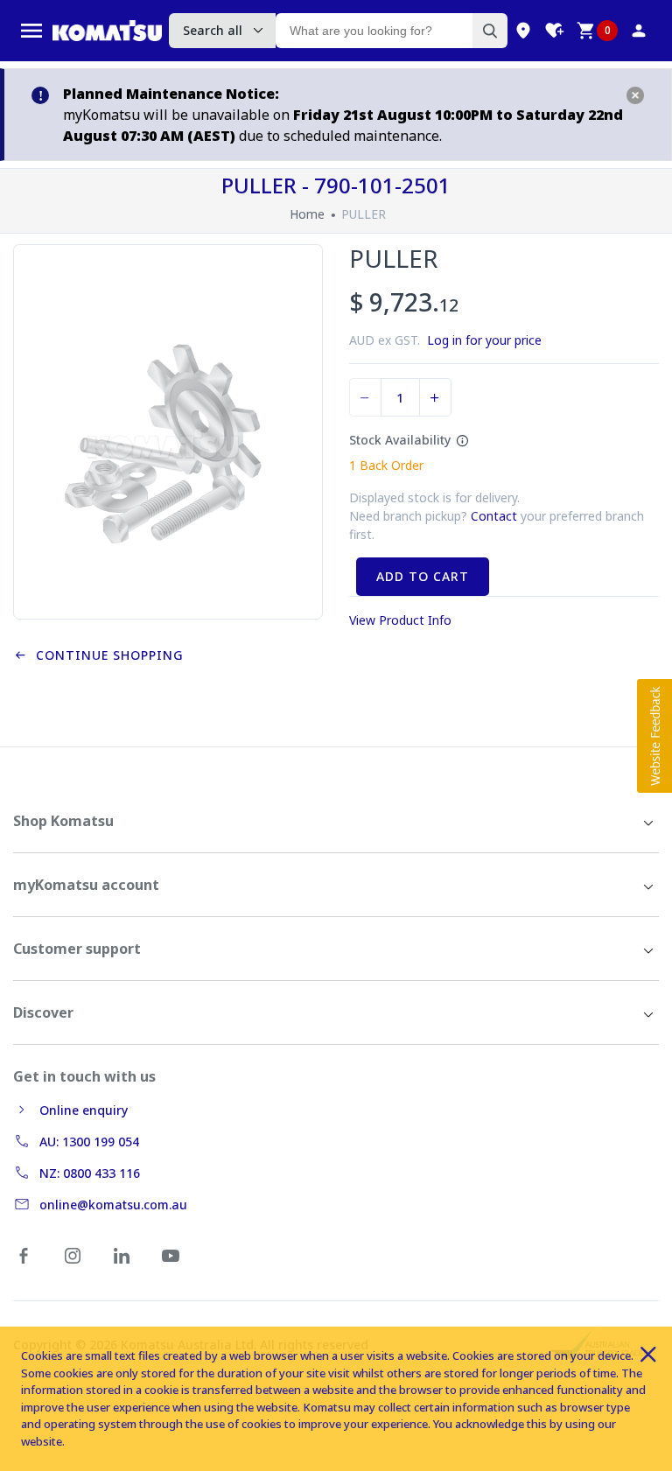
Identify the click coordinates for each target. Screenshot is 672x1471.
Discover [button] (43, 1012)
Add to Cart (422, 576)
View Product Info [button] (400, 620)
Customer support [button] (77, 948)
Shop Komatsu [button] (63, 820)
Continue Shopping (105, 655)
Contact (494, 516)
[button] (654, 736)
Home (307, 214)
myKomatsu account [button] (86, 884)
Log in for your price (484, 340)
